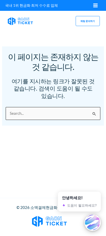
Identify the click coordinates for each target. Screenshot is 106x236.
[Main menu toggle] (95, 5)
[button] (88, 21)
